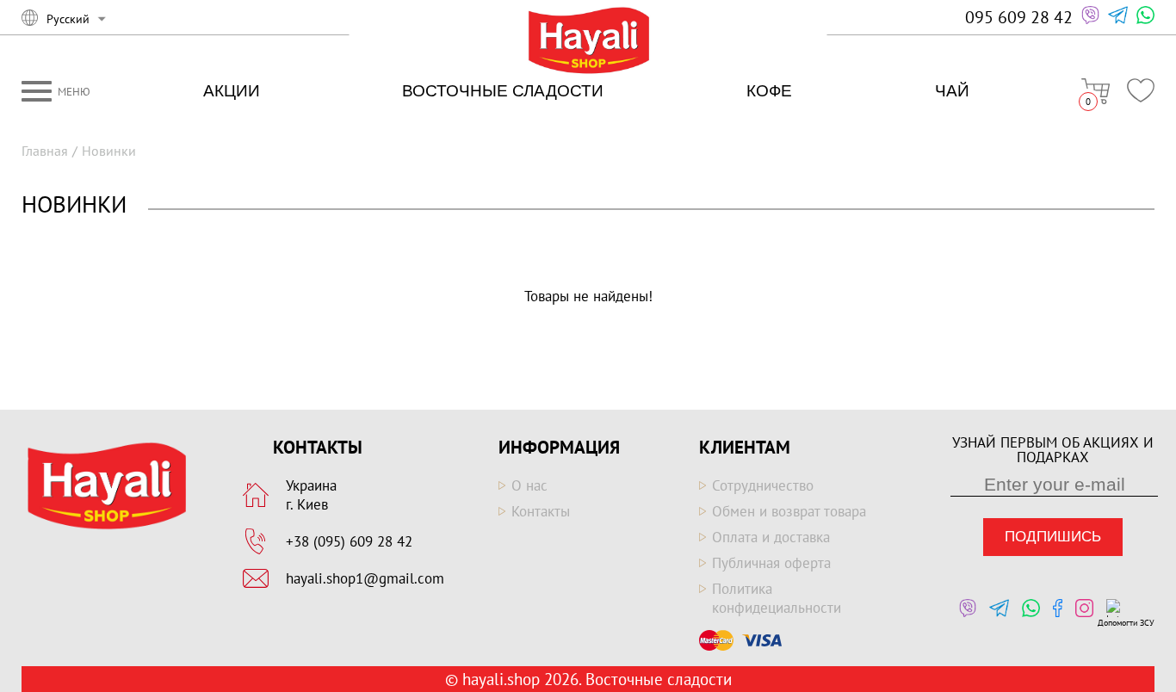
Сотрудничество (763, 485)
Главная (45, 150)
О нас (529, 485)
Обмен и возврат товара (789, 511)
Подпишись (1053, 536)
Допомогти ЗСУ (1126, 622)
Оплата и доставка (771, 537)
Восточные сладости (502, 91)
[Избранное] (1140, 90)
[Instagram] (1080, 613)
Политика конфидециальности (776, 598)
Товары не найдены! (588, 296)
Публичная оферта (771, 562)
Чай (952, 91)
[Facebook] (1053, 613)
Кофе (769, 91)
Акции (231, 91)
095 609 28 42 (1019, 17)
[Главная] (588, 42)
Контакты (540, 511)
